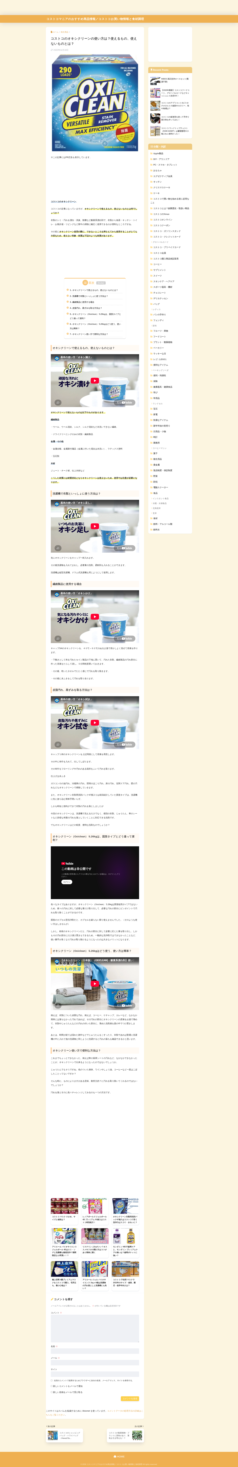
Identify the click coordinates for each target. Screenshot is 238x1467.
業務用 (156, 443)
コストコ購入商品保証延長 (166, 259)
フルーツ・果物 (160, 331)
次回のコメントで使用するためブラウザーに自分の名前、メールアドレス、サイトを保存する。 (94, 1380)
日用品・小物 (159, 431)
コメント (56, 1313)
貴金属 (156, 465)
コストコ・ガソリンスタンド (167, 231)
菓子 (155, 453)
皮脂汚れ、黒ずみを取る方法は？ (86, 308)
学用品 (156, 398)
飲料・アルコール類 (162, 524)
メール (55, 1358)
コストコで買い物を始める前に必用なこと (169, 201)
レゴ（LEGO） (160, 359)
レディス (157, 309)
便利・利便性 (159, 375)
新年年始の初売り (161, 426)
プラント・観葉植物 (162, 342)
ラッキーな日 (159, 353)
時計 (155, 437)
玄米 (155, 513)
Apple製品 (158, 153)
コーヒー (157, 264)
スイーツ (157, 276)
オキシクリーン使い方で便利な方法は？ (89, 334)
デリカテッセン (160, 298)
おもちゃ (157, 170)
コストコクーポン (161, 225)
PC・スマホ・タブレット (165, 165)
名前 (54, 1346)
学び (155, 392)
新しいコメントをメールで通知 (68, 1386)
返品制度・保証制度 (162, 470)
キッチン (157, 182)
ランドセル (158, 404)
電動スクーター (160, 487)
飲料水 (156, 530)
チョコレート (159, 293)
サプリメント (159, 270)
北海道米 (157, 508)
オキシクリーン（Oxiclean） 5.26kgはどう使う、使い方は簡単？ (95, 326)
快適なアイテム (160, 420)
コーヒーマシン (160, 448)
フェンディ (158, 320)
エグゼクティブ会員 (162, 176)
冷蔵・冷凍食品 (160, 503)
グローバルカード (161, 242)
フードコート (159, 336)
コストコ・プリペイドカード (167, 247)
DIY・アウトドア (161, 159)
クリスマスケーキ (161, 187)
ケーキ (156, 193)
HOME (120, 1456)
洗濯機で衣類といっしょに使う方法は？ (89, 296)
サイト (54, 1369)
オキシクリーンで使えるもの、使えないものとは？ (94, 290)
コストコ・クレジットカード (167, 237)
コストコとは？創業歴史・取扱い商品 (171, 208)
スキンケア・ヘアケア (163, 281)
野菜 (155, 476)
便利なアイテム (160, 365)
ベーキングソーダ (161, 370)
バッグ (156, 304)
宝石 (155, 409)
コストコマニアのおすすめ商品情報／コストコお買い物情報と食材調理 (95, 18)
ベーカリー (158, 348)
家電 (155, 414)
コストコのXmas (161, 214)
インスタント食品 (161, 498)
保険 (155, 381)
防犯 (155, 482)
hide (101, 283)
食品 (155, 493)
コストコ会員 (159, 253)
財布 (155, 326)
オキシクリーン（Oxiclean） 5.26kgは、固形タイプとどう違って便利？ (95, 316)
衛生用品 (157, 459)
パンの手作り (159, 314)
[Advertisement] (74, 7)
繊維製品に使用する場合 (82, 302)
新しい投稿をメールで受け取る (68, 1392)
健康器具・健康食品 (162, 387)
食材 (155, 518)
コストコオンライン (162, 220)
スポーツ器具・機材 (162, 287)
